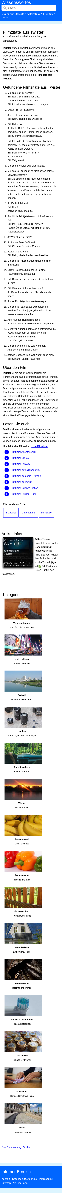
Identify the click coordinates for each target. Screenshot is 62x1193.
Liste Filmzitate (39, 446)
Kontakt (6, 1179)
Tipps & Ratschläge (22, 1021)
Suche (26, 1147)
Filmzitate (48, 14)
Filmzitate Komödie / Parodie (26, 476)
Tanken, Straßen (22, 769)
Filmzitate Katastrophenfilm (25, 470)
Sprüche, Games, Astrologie (22, 733)
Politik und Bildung (22, 1129)
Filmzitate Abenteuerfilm (23, 452)
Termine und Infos (22, 877)
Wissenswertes (16, 2)
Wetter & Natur (22, 805)
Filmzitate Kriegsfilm (21, 482)
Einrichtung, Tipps (22, 949)
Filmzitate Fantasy (20, 464)
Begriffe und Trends (21, 985)
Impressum (45, 1179)
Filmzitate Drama (20, 458)
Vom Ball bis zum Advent (22, 625)
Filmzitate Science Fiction (24, 488)
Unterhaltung (33, 14)
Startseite (19, 14)
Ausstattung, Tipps (22, 913)
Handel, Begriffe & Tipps (22, 1093)
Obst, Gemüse (22, 841)
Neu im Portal (20, 1183)
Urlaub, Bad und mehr (22, 697)
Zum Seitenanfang (11, 1147)
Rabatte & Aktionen (21, 1057)
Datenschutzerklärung (24, 1179)
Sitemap (6, 1183)
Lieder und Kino (21, 661)
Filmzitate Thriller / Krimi (23, 494)
